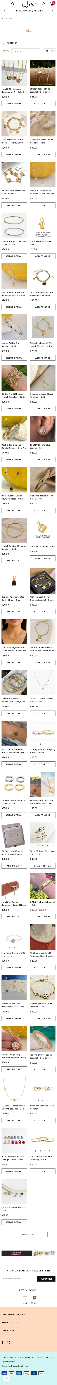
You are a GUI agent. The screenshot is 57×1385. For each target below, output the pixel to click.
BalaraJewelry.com (20, 1366)
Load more (28, 1234)
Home (4, 18)
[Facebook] (2, 1342)
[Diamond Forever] (28, 1253)
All (11, 18)
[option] (28, 11)
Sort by (5, 51)
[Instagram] (8, 1342)
